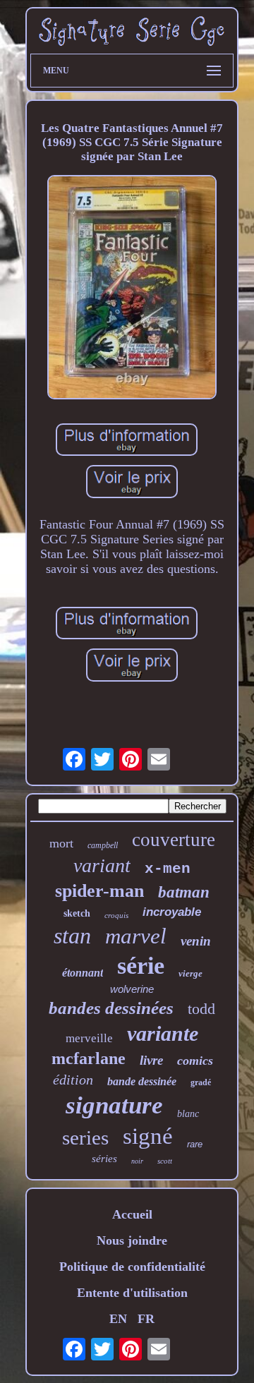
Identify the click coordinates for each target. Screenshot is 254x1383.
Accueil (132, 1214)
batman (184, 892)
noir (137, 1161)
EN (118, 1319)
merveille (89, 1038)
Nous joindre (132, 1240)
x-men (167, 869)
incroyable (172, 912)
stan (72, 935)
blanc (188, 1114)
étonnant (82, 973)
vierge (190, 973)
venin (196, 941)
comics (195, 1060)
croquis (116, 915)
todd (201, 1008)
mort (61, 843)
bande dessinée (141, 1081)
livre (151, 1060)
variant (102, 865)
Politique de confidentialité (132, 1267)
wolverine (132, 989)
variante (162, 1033)
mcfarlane (89, 1058)
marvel (136, 936)
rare (194, 1144)
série (140, 966)
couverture (173, 839)
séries (104, 1158)
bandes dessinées (111, 1007)
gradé (200, 1082)
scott (164, 1160)
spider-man (99, 891)
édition (73, 1079)
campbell (102, 845)
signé (148, 1136)
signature (114, 1105)
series (85, 1137)
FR (146, 1319)
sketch (77, 913)
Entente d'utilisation (132, 1293)
